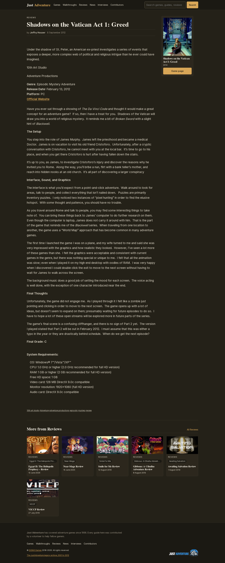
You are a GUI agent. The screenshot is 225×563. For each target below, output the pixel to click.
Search (192, 5)
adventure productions (59, 410)
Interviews (103, 5)
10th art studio (33, 410)
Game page (177, 71)
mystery (81, 410)
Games (57, 5)
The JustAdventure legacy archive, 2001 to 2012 (48, 555)
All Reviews (192, 429)
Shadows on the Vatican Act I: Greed (176, 59)
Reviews (83, 5)
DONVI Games (35, 550)
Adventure (44, 410)
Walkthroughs (70, 5)
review (89, 410)
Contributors (117, 5)
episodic (74, 410)
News (92, 5)
